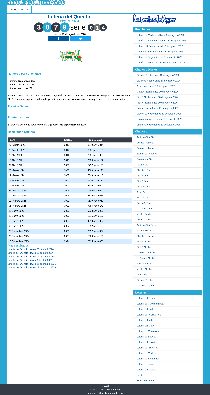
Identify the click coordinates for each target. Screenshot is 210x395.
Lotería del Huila (145, 309)
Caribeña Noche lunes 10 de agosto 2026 (158, 80)
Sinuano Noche (145, 280)
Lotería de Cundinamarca (150, 303)
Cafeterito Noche (146, 252)
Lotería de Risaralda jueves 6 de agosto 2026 (161, 62)
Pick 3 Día (142, 181)
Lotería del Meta (145, 325)
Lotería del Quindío (147, 342)
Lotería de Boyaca (146, 364)
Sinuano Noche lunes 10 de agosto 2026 (158, 75)
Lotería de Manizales (148, 331)
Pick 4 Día (142, 175)
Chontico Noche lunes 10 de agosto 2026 (158, 124)
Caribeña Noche (145, 285)
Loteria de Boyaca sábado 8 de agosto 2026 (160, 51)
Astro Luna (142, 274)
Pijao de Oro (143, 186)
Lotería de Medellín (147, 353)
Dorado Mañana (145, 142)
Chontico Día (143, 170)
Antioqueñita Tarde (146, 225)
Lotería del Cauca (146, 369)
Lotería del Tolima (146, 298)
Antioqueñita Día (145, 137)
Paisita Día (142, 164)
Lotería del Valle (145, 320)
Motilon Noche (144, 269)
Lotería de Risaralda (147, 347)
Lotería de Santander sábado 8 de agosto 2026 (161, 40)
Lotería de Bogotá (146, 336)
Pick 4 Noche (144, 241)
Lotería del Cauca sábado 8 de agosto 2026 (160, 46)
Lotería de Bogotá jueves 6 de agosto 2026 (159, 57)
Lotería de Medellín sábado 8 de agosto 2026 (160, 35)
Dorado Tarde (144, 219)
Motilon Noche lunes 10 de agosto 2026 (158, 91)
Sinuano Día (143, 197)
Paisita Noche (144, 230)
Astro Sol (141, 192)
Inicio (13, 9)
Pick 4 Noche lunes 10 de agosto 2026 (157, 102)
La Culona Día (144, 208)
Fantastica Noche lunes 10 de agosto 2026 (159, 119)
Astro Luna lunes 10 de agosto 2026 (156, 86)
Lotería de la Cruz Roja (149, 314)
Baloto (25, 9)
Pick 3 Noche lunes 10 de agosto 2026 (157, 97)
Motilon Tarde (144, 214)
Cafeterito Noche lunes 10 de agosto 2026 (159, 113)
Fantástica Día (144, 159)
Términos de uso (114, 393)
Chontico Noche (145, 236)
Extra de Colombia (146, 380)
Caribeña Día (144, 203)
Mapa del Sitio (95, 393)
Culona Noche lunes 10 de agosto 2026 (157, 108)
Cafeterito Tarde (145, 148)
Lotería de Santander (148, 358)
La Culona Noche (146, 258)
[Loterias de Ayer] (154, 23)
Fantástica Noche (146, 263)
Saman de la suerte (147, 153)
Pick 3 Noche (144, 247)
